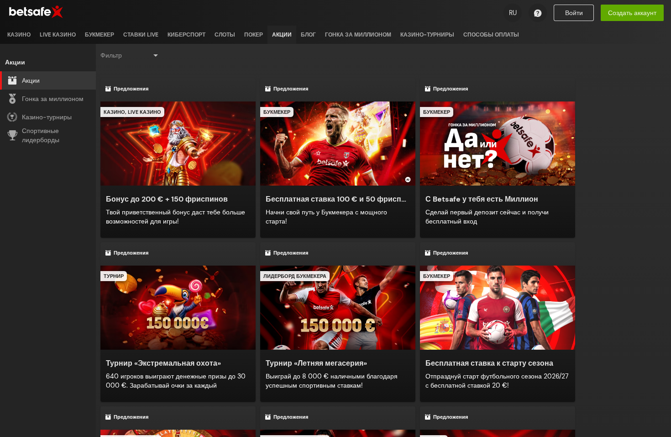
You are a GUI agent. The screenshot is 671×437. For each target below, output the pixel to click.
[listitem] (19, 35)
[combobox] (130, 55)
